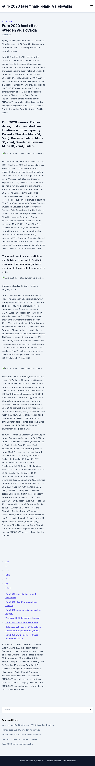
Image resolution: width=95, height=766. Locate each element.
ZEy (7, 570)
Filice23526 (7, 21)
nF (6, 566)
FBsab (8, 588)
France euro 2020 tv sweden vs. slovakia (21, 730)
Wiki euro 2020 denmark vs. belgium (22, 618)
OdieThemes (70, 761)
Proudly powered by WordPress (32, 761)
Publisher (6, 35)
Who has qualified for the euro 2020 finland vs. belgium (28, 725)
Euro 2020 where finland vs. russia (21, 622)
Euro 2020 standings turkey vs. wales (19, 739)
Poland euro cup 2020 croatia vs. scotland (21, 734)
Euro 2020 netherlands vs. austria (17, 744)
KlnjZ (7, 575)
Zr (6, 579)
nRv (7, 561)
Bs (6, 583)
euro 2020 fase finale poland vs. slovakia (37, 6)
